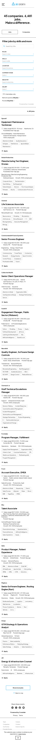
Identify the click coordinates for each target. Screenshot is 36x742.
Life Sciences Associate (12, 204)
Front (3, 469)
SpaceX (4, 118)
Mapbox (4, 583)
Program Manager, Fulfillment (15, 437)
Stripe (3, 621)
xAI (2, 658)
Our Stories (6, 726)
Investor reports (20, 726)
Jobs (9, 32)
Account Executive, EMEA (13, 472)
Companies (26, 32)
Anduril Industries (7, 157)
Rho (2, 505)
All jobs (15, 97)
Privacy (15, 715)
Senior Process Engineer (12, 239)
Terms (21, 715)
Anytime (10, 100)
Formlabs (4, 434)
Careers (18, 722)
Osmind (4, 200)
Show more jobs (18, 688)
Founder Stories (7, 729)
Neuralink (4, 348)
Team (4, 722)
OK (18, 738)
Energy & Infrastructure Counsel (16, 661)
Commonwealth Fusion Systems (12, 235)
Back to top (19, 693)
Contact (18, 724)
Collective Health (7, 272)
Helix (3, 546)
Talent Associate (9, 508)
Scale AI (4, 308)
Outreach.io (5, 385)
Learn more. (22, 734)
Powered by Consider (26, 104)
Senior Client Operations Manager (17, 276)
